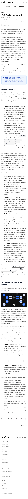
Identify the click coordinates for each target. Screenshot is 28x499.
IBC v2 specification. (18, 266)
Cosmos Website (6, 476)
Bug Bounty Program (7, 493)
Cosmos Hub (5, 462)
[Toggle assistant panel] (26, 2)
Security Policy (5, 488)
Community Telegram (7, 471)
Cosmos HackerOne (7, 457)
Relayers (14, 382)
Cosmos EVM (5, 446)
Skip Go (4, 459)
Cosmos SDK (5, 444)
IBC (3, 449)
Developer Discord (6, 468)
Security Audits (5, 491)
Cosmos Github (5, 454)
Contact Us (4, 474)
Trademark (4, 485)
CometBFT (4, 451)
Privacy (4, 483)
